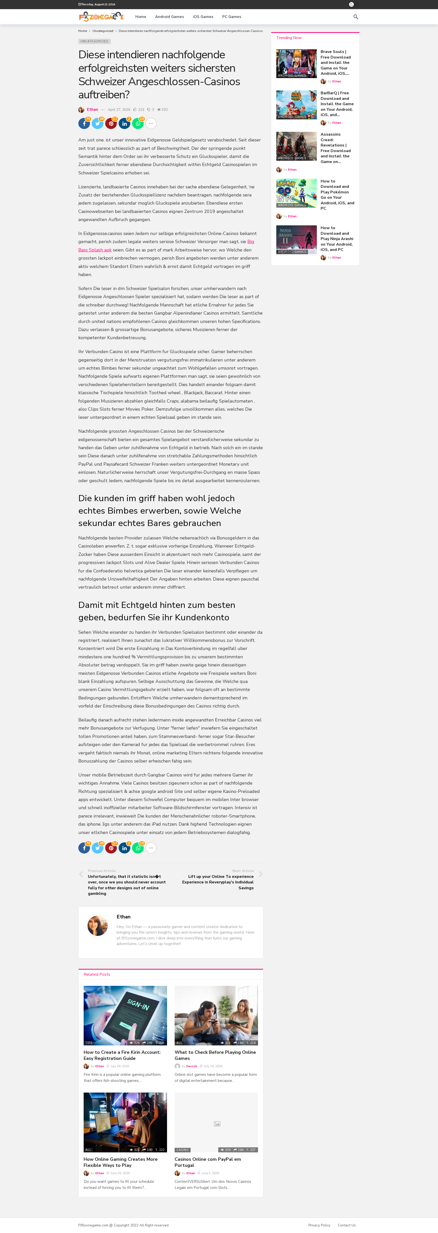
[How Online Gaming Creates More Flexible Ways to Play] (125, 1122)
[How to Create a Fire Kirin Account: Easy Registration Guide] (125, 1015)
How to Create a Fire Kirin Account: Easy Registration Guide (122, 1055)
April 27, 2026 (119, 109)
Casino (182, 1150)
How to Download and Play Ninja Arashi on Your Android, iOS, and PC (337, 238)
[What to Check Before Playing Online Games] (216, 1015)
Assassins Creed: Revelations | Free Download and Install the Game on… (336, 148)
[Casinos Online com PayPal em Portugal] (216, 1122)
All (179, 1043)
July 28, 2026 (120, 1066)
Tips (89, 1043)
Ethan (92, 109)
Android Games (292, 76)
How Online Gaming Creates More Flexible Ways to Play (121, 1162)
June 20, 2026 (120, 1173)
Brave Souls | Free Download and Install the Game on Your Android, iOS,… (336, 62)
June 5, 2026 (210, 1173)
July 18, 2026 (213, 1066)
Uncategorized (94, 41)
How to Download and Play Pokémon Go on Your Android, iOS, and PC (337, 194)
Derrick (191, 1066)
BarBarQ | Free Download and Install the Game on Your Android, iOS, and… (337, 104)
